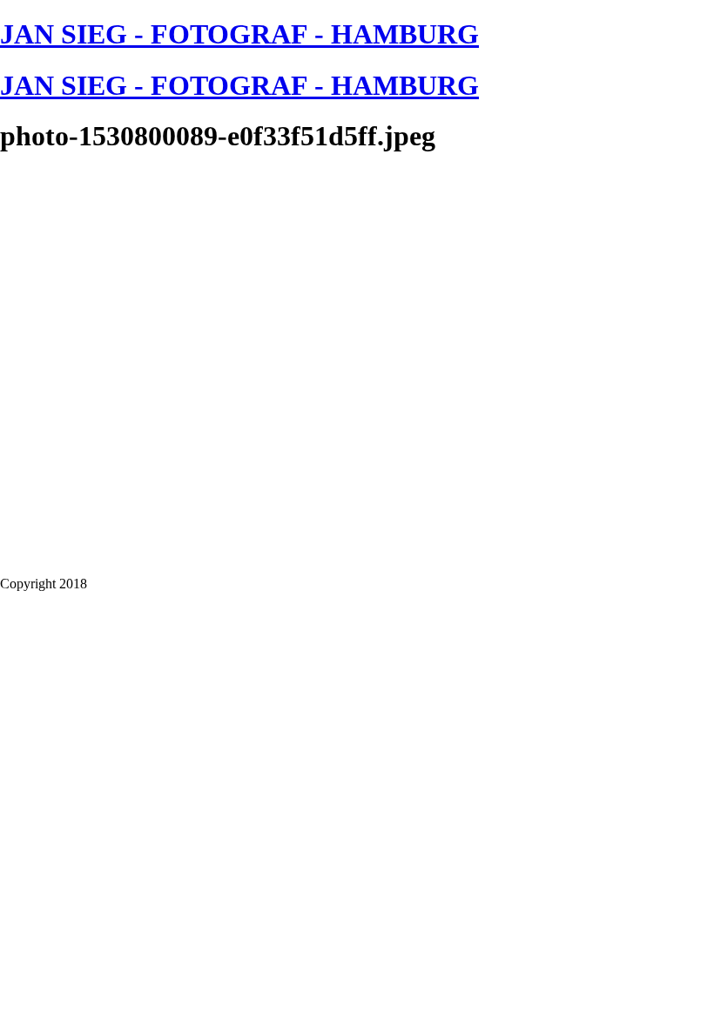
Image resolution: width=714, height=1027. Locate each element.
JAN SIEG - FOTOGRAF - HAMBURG (239, 34)
